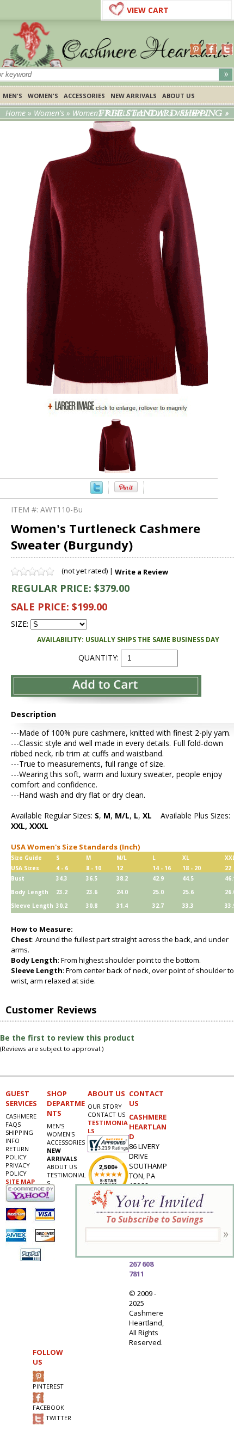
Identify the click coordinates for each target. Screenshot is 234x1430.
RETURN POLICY (17, 1153)
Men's (12, 95)
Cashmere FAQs (20, 1120)
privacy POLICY (17, 1169)
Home (15, 113)
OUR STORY (105, 1106)
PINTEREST (48, 1386)
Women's (43, 95)
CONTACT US (106, 1114)
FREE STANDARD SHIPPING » (163, 113)
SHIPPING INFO (19, 1136)
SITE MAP (20, 1181)
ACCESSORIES (84, 95)
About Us (178, 95)
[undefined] (117, 391)
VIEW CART (148, 10)
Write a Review (141, 572)
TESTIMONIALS (108, 1127)
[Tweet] (96, 491)
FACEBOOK (48, 1407)
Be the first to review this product (67, 1037)
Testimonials (66, 1179)
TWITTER (57, 1418)
